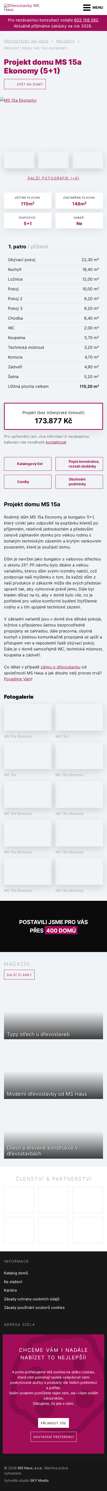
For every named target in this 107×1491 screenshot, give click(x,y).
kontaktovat (56, 442)
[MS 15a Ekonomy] (53, 127)
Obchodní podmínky (77, 481)
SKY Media (39, 1480)
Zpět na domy (30, 84)
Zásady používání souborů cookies (34, 1307)
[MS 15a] (53, 160)
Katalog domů (16, 1273)
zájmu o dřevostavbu (60, 666)
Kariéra (10, 1290)
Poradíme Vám (17, 678)
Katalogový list (30, 464)
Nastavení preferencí (53, 1437)
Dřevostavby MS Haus (26, 41)
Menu (98, 7)
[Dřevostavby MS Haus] (26, 7)
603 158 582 (86, 19)
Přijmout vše (53, 1423)
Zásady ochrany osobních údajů (31, 1299)
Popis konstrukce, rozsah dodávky (84, 463)
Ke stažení (13, 1281)
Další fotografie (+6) (54, 178)
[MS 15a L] (19, 160)
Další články (19, 975)
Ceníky (23, 482)
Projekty (65, 41)
